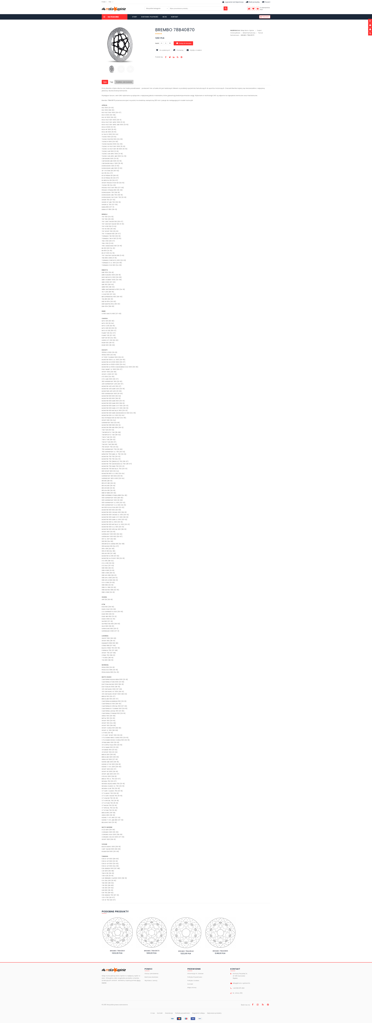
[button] (138, 28)
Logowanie (228, 2)
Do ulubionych (165, 50)
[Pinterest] (181, 57)
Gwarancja (169, 1013)
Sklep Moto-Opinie (247, 30)
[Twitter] (169, 57)
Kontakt (190, 984)
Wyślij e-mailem (196, 50)
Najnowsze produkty (214, 1013)
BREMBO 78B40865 (220, 951)
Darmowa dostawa (151, 977)
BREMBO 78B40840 (186, 951)
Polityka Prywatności (194, 977)
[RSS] (177, 57)
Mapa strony (191, 987)
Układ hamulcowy (249, 33)
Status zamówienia (151, 974)
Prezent (267, 2)
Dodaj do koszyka (185, 43)
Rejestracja (240, 2)
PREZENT (265, 17)
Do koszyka (116, 934)
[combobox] (105, 2)
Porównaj (180, 50)
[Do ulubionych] (120, 934)
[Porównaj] (122, 934)
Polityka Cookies (193, 981)
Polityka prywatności (182, 1013)
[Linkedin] (173, 57)
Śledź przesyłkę (254, 2)
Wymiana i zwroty (151, 981)
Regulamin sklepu (198, 1013)
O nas (153, 1013)
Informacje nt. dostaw (195, 974)
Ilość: (157, 43)
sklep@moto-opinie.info (241, 983)
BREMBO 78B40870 (151, 951)
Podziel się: (159, 57)
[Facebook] (165, 57)
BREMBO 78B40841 (117, 951)
